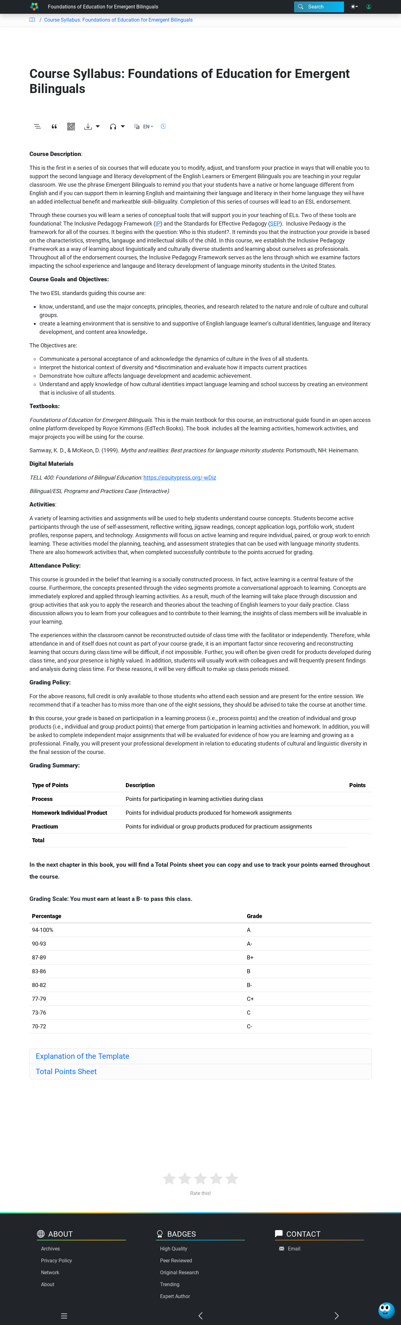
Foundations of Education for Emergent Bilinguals (103, 7)
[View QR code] (71, 127)
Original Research (179, 1273)
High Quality (173, 1249)
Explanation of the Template (82, 1056)
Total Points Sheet (66, 1071)
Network (50, 1273)
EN (146, 127)
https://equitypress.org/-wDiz (179, 477)
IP (157, 223)
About (47, 1284)
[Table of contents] (32, 20)
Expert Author (175, 1296)
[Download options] (92, 127)
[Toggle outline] (37, 127)
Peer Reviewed (176, 1261)
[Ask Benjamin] (386, 1310)
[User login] (368, 7)
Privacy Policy (56, 1261)
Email (294, 1249)
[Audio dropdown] (117, 127)
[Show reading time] (164, 126)
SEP (275, 223)
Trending (170, 1284)
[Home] (34, 7)
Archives (50, 1249)
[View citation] (54, 127)
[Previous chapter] (201, 1316)
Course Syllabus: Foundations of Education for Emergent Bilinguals (118, 20)
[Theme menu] (354, 7)
